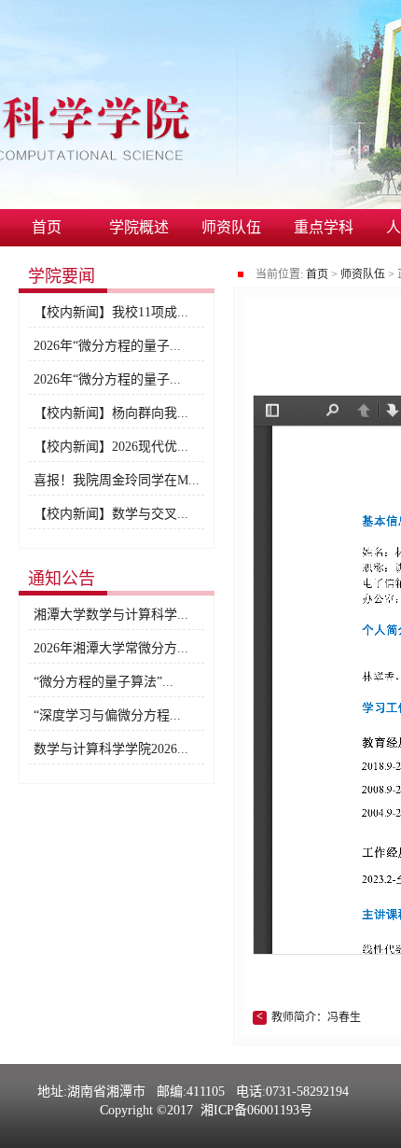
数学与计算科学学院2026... (111, 749)
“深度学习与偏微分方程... (107, 715)
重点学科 (323, 227)
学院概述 (139, 227)
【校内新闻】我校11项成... (111, 312)
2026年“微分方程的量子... (107, 346)
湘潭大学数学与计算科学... (111, 615)
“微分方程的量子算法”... (103, 682)
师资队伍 (231, 227)
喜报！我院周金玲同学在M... (117, 480)
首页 (47, 227)
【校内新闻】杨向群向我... (111, 413)
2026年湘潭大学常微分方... (111, 648)
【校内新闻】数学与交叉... (111, 514)
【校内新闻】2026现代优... (111, 447)
